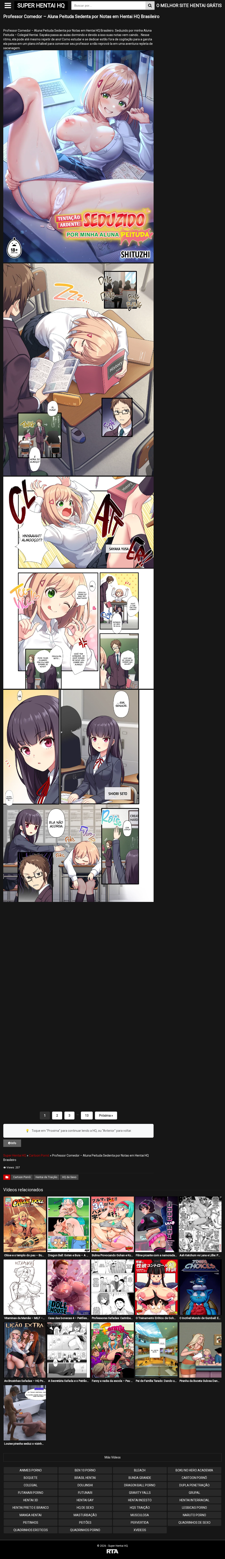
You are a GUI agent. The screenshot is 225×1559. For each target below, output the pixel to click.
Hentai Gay (85, 1500)
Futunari (85, 1492)
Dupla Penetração (194, 1485)
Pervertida (140, 1522)
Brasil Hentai (85, 1478)
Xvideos (140, 1530)
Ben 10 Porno (85, 1470)
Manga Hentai (31, 1515)
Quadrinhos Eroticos (30, 1530)
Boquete (31, 1478)
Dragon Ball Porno (139, 1485)
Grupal (194, 1492)
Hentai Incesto (140, 1500)
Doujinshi (85, 1485)
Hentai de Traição (46, 1177)
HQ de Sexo (69, 1177)
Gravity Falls (140, 1492)
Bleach (139, 1470)
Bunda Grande (140, 1478)
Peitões (85, 1522)
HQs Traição (140, 1507)
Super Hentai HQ (14, 1155)
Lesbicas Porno (194, 1507)
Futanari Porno (30, 1492)
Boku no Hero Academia (194, 1470)
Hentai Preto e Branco (31, 1507)
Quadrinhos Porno (85, 1530)
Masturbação (85, 1515)
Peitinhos (30, 1522)
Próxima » (106, 1115)
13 (87, 1115)
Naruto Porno (194, 1515)
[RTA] (112, 1552)
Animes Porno (31, 1470)
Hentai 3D (30, 1500)
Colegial (31, 1485)
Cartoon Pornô (39, 1155)
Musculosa (140, 1515)
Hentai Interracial (194, 1500)
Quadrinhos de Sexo (194, 1522)
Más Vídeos (113, 1457)
